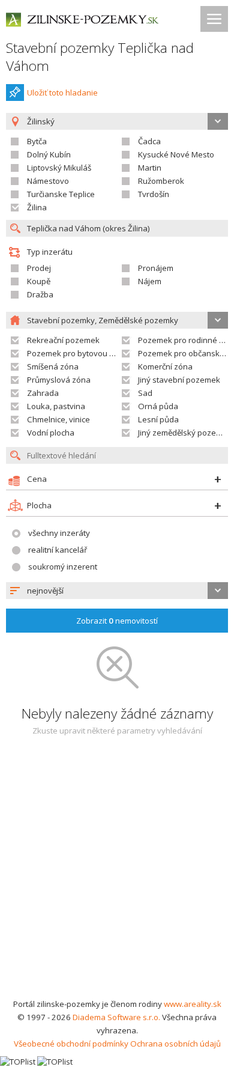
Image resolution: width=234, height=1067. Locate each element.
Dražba (40, 294)
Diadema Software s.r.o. (116, 1017)
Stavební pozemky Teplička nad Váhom (100, 56)
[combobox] (117, 590)
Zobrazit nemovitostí (117, 620)
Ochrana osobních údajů (175, 1043)
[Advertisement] (117, 874)
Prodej (39, 268)
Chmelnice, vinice (58, 419)
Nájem (149, 281)
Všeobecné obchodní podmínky (71, 1043)
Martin (149, 167)
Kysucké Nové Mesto (176, 154)
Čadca (149, 141)
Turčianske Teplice (61, 194)
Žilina (37, 207)
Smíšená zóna (53, 366)
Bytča (37, 141)
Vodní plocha (50, 432)
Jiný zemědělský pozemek (185, 432)
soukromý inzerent (62, 566)
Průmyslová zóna (59, 379)
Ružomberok (161, 180)
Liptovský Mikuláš (59, 167)
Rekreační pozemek (63, 340)
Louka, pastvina (56, 406)
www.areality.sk (192, 1004)
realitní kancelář (57, 549)
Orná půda (158, 406)
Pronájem (155, 268)
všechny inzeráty (59, 532)
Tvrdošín (153, 194)
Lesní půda (158, 419)
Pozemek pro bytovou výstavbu (85, 353)
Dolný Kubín (49, 154)
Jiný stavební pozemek (179, 379)
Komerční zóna (165, 366)
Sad (145, 393)
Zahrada (43, 393)
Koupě (38, 281)
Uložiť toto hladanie (62, 92)
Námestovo (48, 180)
